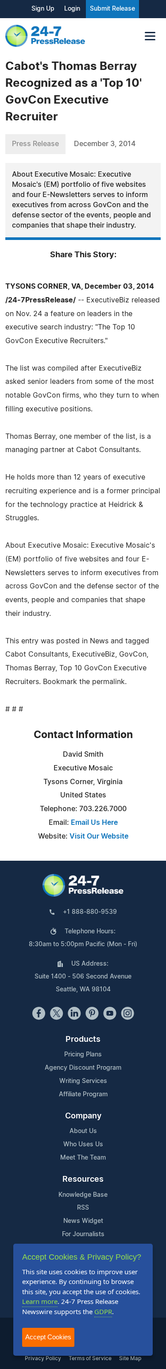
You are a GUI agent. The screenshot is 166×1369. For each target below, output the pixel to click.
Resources (83, 1179)
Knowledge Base (83, 1195)
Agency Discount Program (83, 1068)
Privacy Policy (43, 1358)
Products (83, 1040)
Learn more (40, 1301)
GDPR (103, 1311)
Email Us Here (94, 822)
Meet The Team (83, 1158)
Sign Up (42, 9)
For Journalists (83, 1234)
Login (72, 9)
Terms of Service (90, 1358)
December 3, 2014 (104, 143)
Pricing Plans (83, 1055)
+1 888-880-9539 (90, 912)
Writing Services (83, 1081)
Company (83, 1116)
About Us (83, 1131)
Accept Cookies (48, 1337)
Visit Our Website (98, 836)
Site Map (130, 1358)
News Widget (83, 1221)
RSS (83, 1208)
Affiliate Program (83, 1094)
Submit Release (112, 9)
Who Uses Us (83, 1144)
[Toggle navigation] (150, 36)
